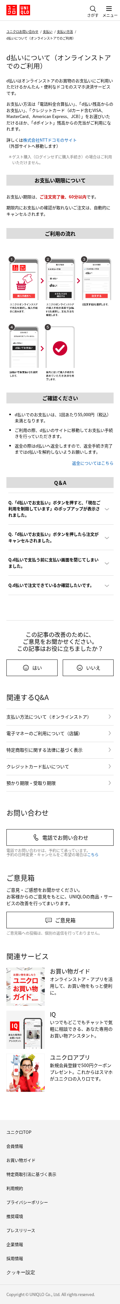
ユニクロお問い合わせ (22, 31)
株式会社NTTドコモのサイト (50, 140)
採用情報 (14, 1258)
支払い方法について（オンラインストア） (49, 716)
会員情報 (14, 1146)
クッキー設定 (20, 1272)
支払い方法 (65, 31)
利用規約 (14, 1188)
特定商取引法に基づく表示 (31, 1174)
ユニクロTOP (18, 1132)
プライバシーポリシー (27, 1202)
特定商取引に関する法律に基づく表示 (44, 750)
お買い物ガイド (21, 1160)
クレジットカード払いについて (37, 766)
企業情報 (14, 1244)
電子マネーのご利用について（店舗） (44, 733)
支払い (47, 31)
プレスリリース (20, 1230)
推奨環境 (14, 1216)
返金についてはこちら (93, 463)
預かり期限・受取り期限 (31, 783)
